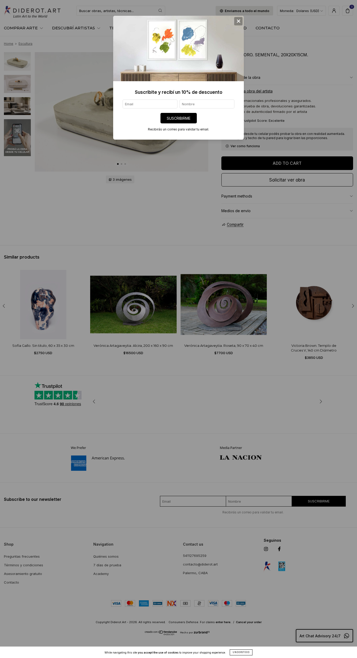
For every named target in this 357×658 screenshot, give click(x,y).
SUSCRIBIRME (179, 118)
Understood (241, 652)
